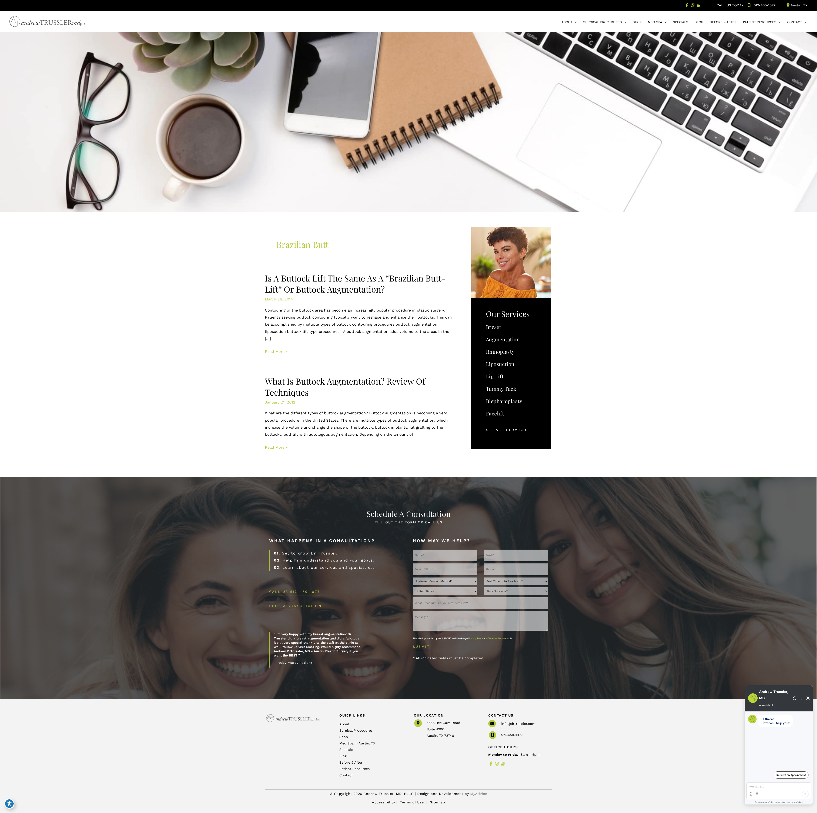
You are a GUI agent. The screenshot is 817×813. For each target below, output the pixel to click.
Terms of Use (412, 802)
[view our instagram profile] (693, 5)
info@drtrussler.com (518, 724)
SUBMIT (421, 647)
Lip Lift (495, 376)
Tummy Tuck (501, 388)
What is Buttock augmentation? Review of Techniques (345, 386)
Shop (343, 737)
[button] (574, 22)
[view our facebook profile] (687, 5)
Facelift (495, 413)
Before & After (351, 762)
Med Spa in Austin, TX (357, 743)
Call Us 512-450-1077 (294, 592)
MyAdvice (478, 794)
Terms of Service (497, 638)
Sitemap (437, 802)
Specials (346, 750)
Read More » (276, 352)
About (344, 724)
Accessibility (383, 802)
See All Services (507, 430)
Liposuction (500, 364)
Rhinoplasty (500, 351)
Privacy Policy (475, 638)
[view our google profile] (698, 5)
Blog (343, 756)
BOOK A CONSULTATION (295, 606)
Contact (346, 775)
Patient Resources (354, 769)
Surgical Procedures (356, 730)
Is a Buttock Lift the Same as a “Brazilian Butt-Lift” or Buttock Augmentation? (355, 283)
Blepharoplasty (504, 401)
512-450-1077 (765, 5)
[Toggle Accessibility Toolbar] (9, 804)
